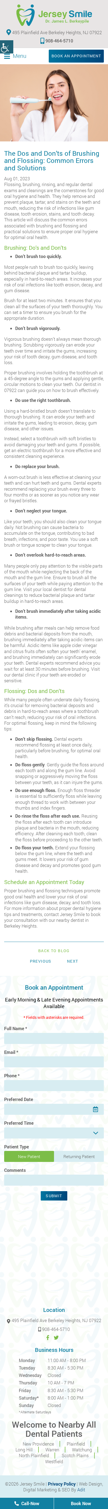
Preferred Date (18, 1099)
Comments (15, 1170)
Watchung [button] (82, 1449)
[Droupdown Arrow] (95, 1133)
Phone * (12, 1075)
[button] (6, 46)
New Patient (29, 1156)
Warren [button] (52, 1449)
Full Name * (15, 1028)
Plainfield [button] (76, 1444)
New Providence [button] (38, 1444)
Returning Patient (79, 1156)
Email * (11, 1052)
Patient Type (16, 1147)
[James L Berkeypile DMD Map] (54, 1257)
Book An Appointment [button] (76, 55)
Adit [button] (81, 1489)
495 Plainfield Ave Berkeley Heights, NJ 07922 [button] (56, 32)
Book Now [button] (81, 1503)
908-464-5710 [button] (59, 41)
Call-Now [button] (29, 1503)
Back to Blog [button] (54, 951)
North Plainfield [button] (34, 1455)
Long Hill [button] (24, 1449)
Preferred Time (19, 1123)
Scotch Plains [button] (75, 1455)
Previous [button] (41, 961)
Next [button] (72, 961)
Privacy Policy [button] (62, 1484)
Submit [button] (54, 1195)
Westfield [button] (54, 1461)
